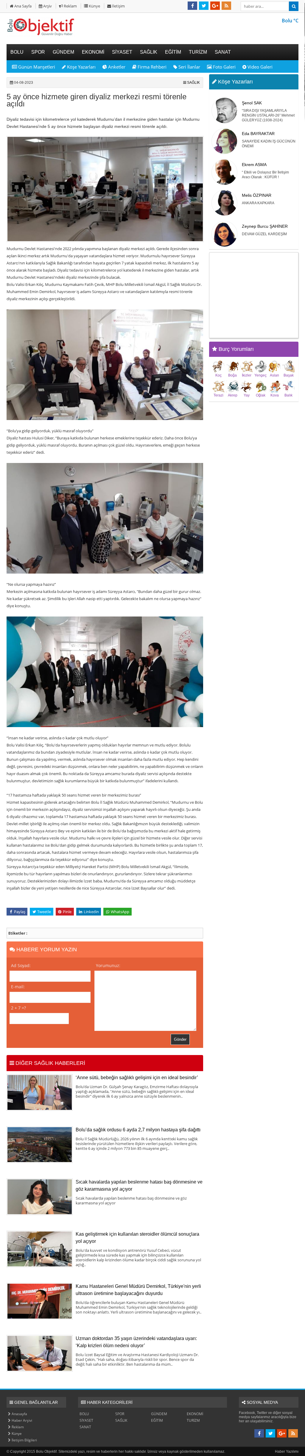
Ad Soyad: (21, 965)
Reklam (70, 6)
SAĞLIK (193, 82)
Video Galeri (259, 67)
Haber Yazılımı (286, 1451)
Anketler (116, 67)
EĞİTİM (157, 1420)
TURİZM (193, 1420)
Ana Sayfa (22, 6)
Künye (94, 6)
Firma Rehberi (151, 67)
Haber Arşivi (21, 1420)
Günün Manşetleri (36, 67)
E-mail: (18, 986)
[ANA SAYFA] (41, 35)
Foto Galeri (224, 67)
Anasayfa (19, 1413)
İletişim (118, 6)
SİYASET (86, 1420)
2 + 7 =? (18, 1008)
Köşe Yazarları (81, 67)
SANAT (85, 1426)
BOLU (84, 1413)
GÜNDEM (159, 1413)
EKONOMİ (195, 1413)
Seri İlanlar (188, 67)
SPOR (119, 1413)
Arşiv (47, 6)
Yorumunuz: (108, 965)
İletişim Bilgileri (24, 1440)
